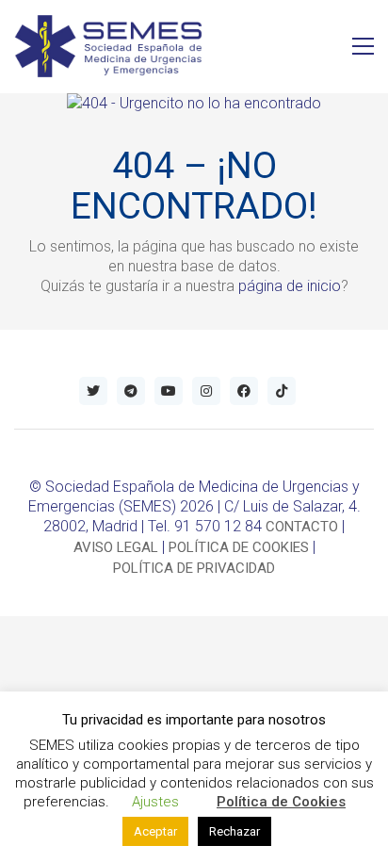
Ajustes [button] (155, 801)
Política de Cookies (281, 801)
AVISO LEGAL (115, 547)
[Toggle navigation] (363, 46)
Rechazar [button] (234, 831)
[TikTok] (281, 391)
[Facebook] (244, 391)
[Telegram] (131, 391)
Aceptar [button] (155, 831)
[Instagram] (206, 391)
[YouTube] (168, 391)
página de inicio (289, 286)
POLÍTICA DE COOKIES (239, 547)
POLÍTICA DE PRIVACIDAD (194, 568)
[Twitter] (93, 391)
